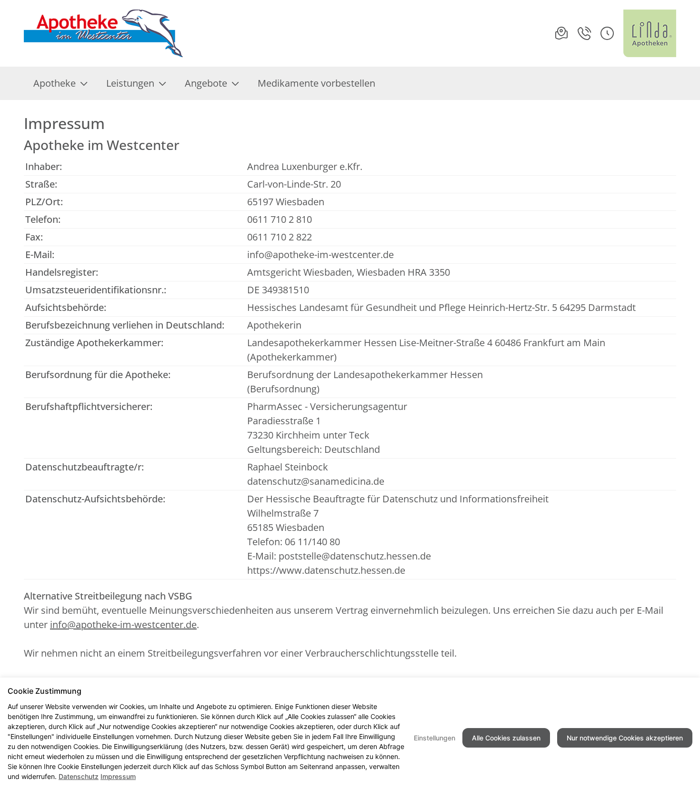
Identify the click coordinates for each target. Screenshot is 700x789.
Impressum (118, 776)
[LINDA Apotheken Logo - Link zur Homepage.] (649, 33)
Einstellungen (434, 738)
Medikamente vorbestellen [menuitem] (316, 83)
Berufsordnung (283, 388)
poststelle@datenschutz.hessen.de (355, 555)
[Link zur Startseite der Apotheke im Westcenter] (105, 33)
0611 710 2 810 (279, 219)
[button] (607, 33)
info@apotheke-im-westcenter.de (320, 254)
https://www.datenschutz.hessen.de (326, 570)
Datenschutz (79, 776)
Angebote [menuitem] (206, 83)
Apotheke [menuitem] (54, 83)
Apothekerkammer (292, 356)
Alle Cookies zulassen (506, 738)
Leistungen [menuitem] (130, 83)
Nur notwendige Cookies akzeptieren (625, 738)
